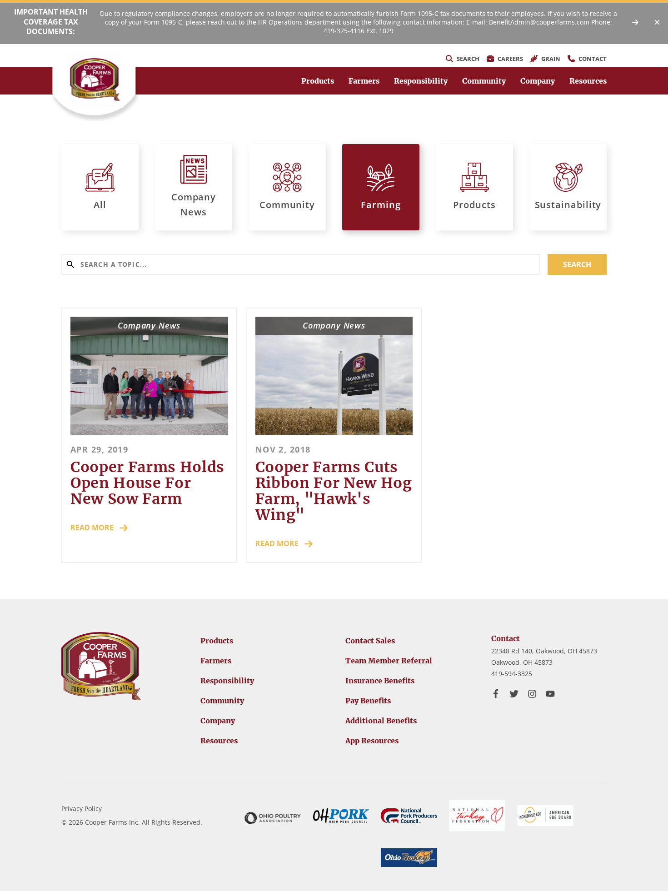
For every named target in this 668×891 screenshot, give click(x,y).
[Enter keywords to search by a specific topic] (300, 264)
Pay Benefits (368, 700)
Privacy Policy (81, 808)
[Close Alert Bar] (657, 22)
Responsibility (421, 80)
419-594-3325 (511, 673)
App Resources (372, 740)
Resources (588, 80)
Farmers (364, 80)
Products (317, 80)
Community (484, 80)
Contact (505, 638)
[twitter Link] (513, 693)
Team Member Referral (388, 660)
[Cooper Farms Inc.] (95, 79)
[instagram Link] (532, 693)
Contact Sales (370, 640)
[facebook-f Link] (495, 693)
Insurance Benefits (379, 680)
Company (537, 80)
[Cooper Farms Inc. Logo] (101, 666)
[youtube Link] (550, 693)
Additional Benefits (381, 720)
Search (577, 264)
